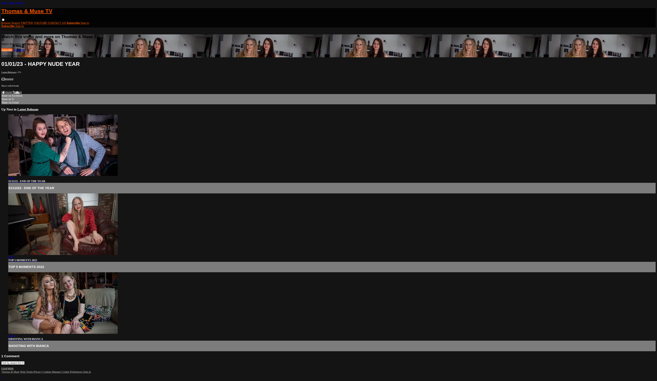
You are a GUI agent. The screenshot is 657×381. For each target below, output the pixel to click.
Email (18, 92)
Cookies (47, 371)
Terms (30, 371)
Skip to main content (12, 2)
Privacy (38, 371)
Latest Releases (9, 72)
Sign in (85, 23)
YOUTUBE (40, 23)
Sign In (19, 26)
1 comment (7, 78)
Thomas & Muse (10, 371)
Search (16, 23)
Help (23, 371)
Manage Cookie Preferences (67, 371)
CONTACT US (57, 23)
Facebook (7, 92)
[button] (3, 20)
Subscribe (7, 49)
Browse (6, 23)
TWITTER (27, 23)
